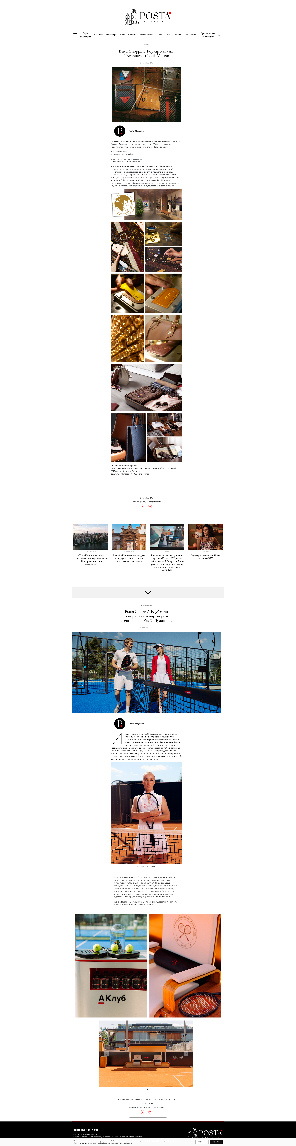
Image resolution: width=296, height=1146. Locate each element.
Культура (98, 35)
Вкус (167, 35)
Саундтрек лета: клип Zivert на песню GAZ (205, 557)
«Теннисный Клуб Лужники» (131, 1099)
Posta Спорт (152, 1099)
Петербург (111, 35)
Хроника (177, 35)
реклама (93, 1129)
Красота (132, 35)
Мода (122, 35)
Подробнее (202, 1142)
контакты (79, 1129)
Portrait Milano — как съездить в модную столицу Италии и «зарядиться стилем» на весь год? (129, 560)
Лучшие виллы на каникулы (208, 35)
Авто (159, 35)
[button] (106, 1054)
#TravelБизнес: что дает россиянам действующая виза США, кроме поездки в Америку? (91, 560)
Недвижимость (147, 35)
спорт (172, 1099)
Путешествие (191, 35)
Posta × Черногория (85, 35)
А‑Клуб (163, 1099)
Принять (216, 1142)
